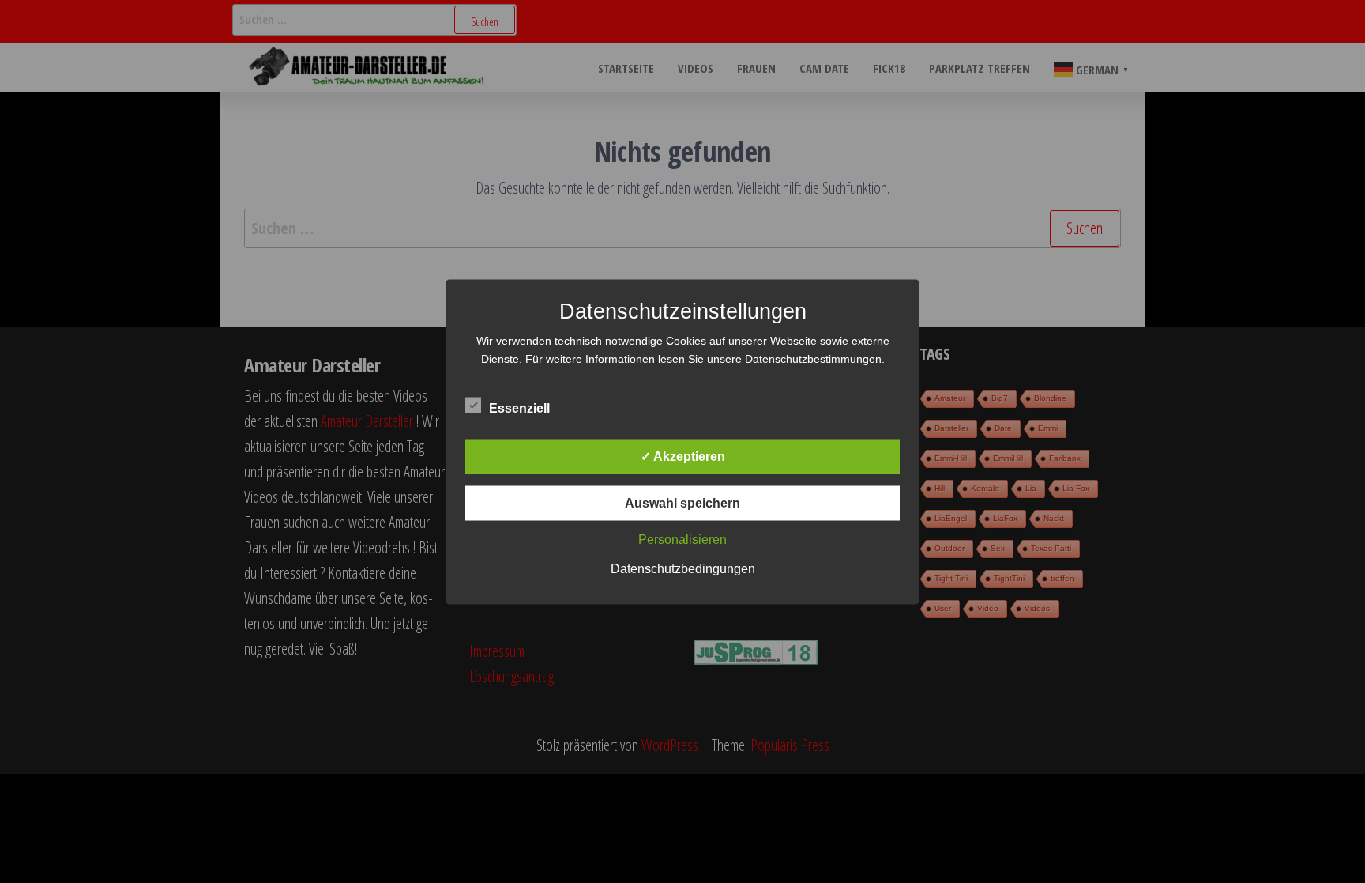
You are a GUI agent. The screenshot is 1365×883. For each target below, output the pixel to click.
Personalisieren (682, 538)
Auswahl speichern (682, 502)
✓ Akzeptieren (683, 455)
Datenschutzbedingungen (683, 568)
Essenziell (519, 407)
